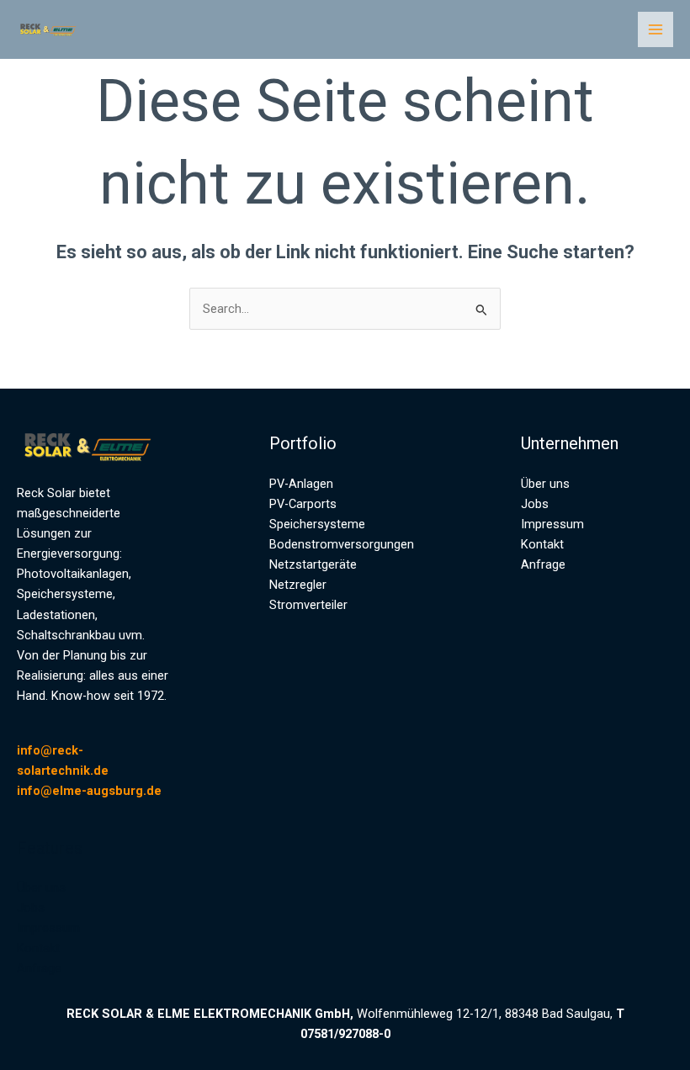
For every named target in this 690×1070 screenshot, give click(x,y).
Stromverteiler (308, 604)
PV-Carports (303, 503)
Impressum (48, 927)
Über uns (41, 887)
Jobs (31, 907)
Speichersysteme (317, 524)
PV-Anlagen (301, 483)
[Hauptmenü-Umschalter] (655, 29)
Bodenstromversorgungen (341, 544)
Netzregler (297, 584)
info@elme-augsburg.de (89, 790)
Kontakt (38, 948)
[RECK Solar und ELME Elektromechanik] (50, 29)
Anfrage (39, 968)
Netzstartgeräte (313, 564)
